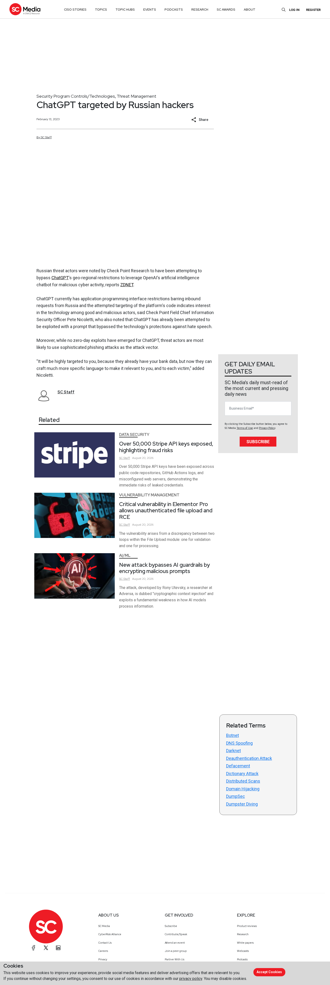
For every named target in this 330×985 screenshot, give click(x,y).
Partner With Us (174, 959)
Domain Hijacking (242, 788)
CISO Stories (75, 9)
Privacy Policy (267, 428)
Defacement (238, 765)
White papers (245, 942)
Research (243, 934)
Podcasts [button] (174, 9)
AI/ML (124, 555)
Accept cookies (269, 972)
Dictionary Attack (242, 773)
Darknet (233, 750)
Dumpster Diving (242, 804)
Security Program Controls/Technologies (75, 96)
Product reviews (247, 926)
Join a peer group (176, 951)
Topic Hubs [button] (125, 9)
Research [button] (199, 9)
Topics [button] (101, 9)
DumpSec (235, 796)
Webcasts (243, 951)
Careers (103, 951)
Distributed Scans (243, 781)
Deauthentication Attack (249, 758)
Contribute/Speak (176, 934)
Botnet (232, 735)
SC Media (104, 926)
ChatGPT (60, 277)
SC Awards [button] (226, 9)
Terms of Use (245, 428)
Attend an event (175, 942)
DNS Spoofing (239, 743)
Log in (294, 10)
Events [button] (149, 9)
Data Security (134, 434)
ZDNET (126, 284)
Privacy (102, 959)
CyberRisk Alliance (109, 934)
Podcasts (242, 959)
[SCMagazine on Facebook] (33, 948)
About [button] (249, 9)
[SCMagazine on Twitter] (46, 948)
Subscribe (258, 441)
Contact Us (105, 942)
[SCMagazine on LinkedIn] (58, 948)
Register (313, 10)
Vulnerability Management (149, 495)
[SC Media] (24, 9)
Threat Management (136, 96)
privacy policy (190, 978)
